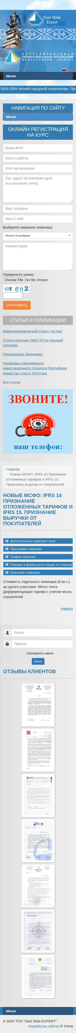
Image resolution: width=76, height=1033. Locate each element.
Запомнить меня (40, 653)
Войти (38, 661)
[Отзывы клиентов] (38, 705)
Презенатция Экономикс (23, 354)
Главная (13, 469)
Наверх (67, 609)
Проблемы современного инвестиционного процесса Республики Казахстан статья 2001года (35, 368)
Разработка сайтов (43, 1026)
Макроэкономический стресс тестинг (32, 331)
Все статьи (11, 382)
